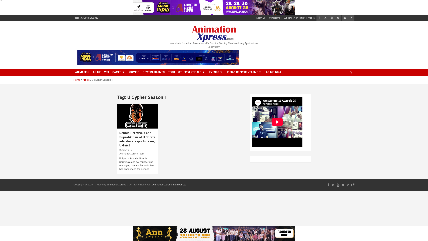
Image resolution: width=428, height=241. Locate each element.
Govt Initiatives (154, 72)
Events (214, 72)
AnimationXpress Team (131, 153)
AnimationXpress (116, 184)
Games (116, 72)
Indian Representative (242, 72)
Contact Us (274, 18)
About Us (260, 18)
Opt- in (311, 18)
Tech (171, 72)
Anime (97, 72)
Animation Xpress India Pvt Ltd (169, 184)
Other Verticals (189, 72)
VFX (106, 72)
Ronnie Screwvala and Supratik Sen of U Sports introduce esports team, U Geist (137, 139)
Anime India (273, 72)
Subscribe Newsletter (294, 18)
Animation (82, 72)
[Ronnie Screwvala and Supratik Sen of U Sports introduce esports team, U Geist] (137, 116)
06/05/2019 (125, 150)
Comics (134, 72)
